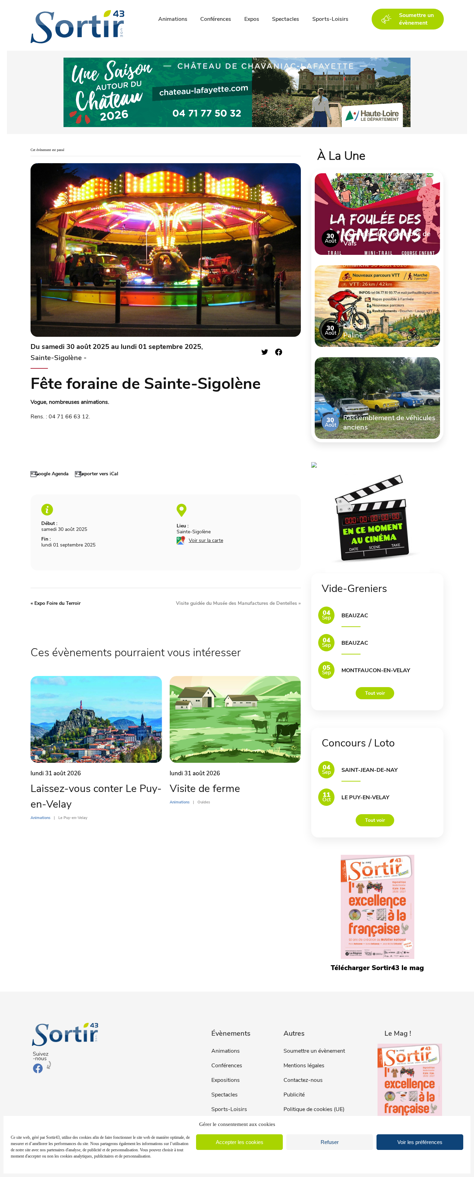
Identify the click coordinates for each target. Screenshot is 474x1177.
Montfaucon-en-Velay (375, 670)
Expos (251, 19)
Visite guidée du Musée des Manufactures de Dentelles (238, 603)
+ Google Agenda (50, 473)
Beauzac (354, 615)
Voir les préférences (419, 1142)
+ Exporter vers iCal (96, 473)
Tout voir (375, 693)
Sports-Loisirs (330, 19)
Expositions (225, 1080)
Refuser (330, 1142)
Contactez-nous (303, 1080)
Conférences (215, 19)
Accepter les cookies (239, 1142)
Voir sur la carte (206, 540)
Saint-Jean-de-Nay (369, 770)
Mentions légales (303, 1065)
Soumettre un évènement (314, 1051)
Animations (172, 19)
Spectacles (285, 19)
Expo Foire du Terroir (56, 603)
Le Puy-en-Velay (365, 797)
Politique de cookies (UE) (314, 1109)
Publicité (294, 1095)
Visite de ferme (205, 789)
